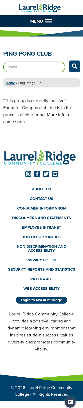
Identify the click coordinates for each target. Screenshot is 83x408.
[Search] (74, 66)
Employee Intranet (41, 227)
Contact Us (41, 198)
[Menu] (48, 21)
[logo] (40, 8)
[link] (28, 174)
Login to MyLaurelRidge (41, 300)
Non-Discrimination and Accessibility (41, 248)
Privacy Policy (41, 260)
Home (10, 82)
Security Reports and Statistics (41, 269)
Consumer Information (41, 208)
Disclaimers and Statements (41, 218)
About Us (41, 189)
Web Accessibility (41, 288)
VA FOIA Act (41, 279)
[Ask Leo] (70, 402)
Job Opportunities (41, 237)
